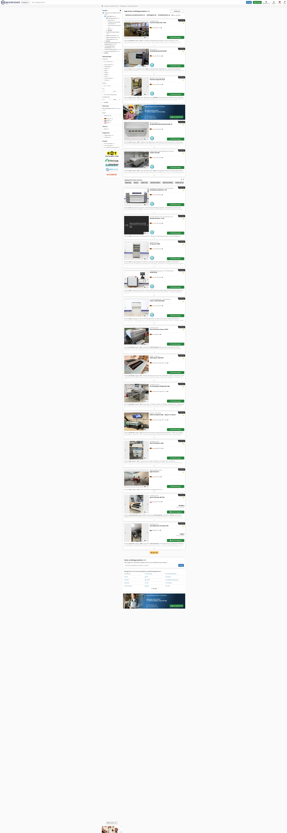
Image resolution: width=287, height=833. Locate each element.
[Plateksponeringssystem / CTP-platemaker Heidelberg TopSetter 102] (136, 197)
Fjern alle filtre (177, 15)
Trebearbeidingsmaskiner (112, 49)
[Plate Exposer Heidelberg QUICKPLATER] (136, 58)
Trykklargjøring (111, 16)
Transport (168, 577)
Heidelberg (107, 66)
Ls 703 (146, 583)
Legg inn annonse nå (176, 117)
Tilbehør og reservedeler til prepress (114, 22)
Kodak (106, 74)
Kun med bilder (109, 143)
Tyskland (109, 118)
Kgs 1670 (147, 580)
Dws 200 (126, 583)
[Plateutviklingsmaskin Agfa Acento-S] (136, 478)
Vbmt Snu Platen (168, 182)
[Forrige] (125, 29)
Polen (108, 122)
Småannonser (108, 135)
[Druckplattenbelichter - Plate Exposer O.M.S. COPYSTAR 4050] (136, 308)
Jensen (106, 68)
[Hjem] (102, 6)
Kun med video (108, 145)
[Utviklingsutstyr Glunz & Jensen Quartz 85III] (136, 336)
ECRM (106, 72)
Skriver (110, 29)
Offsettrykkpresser (112, 39)
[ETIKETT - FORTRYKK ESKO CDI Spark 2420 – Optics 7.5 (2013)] (136, 421)
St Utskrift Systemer (171, 574)
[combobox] (112, 115)
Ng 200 (147, 586)
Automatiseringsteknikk (111, 51)
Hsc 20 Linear (148, 574)
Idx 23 (146, 577)
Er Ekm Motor (128, 586)
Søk (249, 2)
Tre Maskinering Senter (171, 580)
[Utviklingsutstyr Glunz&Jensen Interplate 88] (136, 532)
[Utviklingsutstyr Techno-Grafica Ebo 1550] (136, 29)
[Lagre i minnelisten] (183, 23)
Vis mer (154, 588)
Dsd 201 (126, 580)
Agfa (106, 70)
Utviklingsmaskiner (113, 18)
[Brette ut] (154, 45)
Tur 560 (167, 586)
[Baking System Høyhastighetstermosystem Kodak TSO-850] (136, 159)
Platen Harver (180, 182)
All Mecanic (127, 574)
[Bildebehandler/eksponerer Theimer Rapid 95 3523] (136, 86)
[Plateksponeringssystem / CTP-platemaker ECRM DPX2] (136, 279)
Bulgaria (109, 120)
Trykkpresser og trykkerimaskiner (112, 13)
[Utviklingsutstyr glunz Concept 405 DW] (136, 504)
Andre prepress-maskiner (114, 26)
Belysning (111, 20)
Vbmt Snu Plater (155, 182)
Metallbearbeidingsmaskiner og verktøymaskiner (112, 43)
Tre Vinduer (168, 583)
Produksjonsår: (106, 97)
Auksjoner (107, 137)
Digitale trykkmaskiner (113, 37)
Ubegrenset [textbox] (107, 115)
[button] (284, 2)
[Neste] (147, 29)
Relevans (177, 11)
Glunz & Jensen (108, 64)
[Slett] (144, 15)
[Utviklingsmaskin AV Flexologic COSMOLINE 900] (136, 393)
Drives (126, 577)
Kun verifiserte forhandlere (111, 147)
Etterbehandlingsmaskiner (113, 32)
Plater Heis (144, 182)
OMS (106, 76)
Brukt (106, 129)
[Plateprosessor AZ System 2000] (136, 251)
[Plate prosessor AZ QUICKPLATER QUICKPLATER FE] (136, 131)
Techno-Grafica (108, 78)
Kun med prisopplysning (110, 94)
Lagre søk (155, 552)
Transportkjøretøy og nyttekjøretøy (109, 46)
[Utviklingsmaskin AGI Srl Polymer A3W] (136, 450)
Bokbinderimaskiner (112, 35)
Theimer (107, 80)
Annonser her (112, 823)
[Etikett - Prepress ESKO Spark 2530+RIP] (136, 364)
